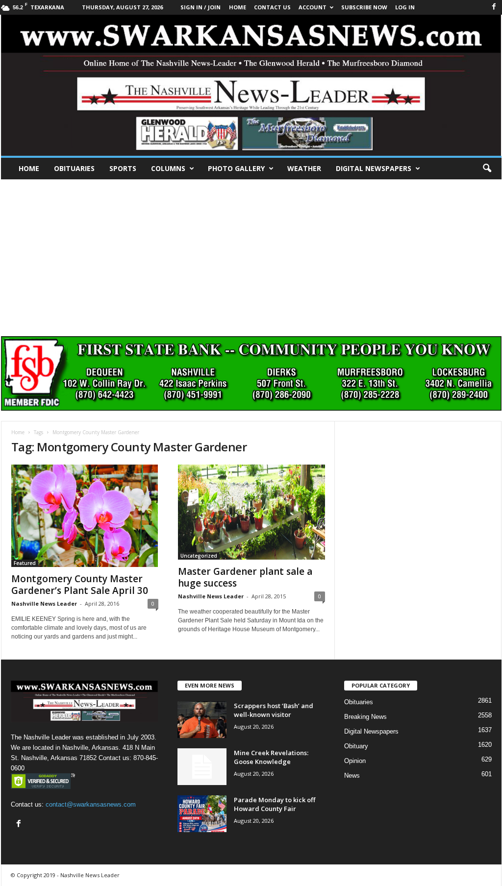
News (352, 775)
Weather (304, 168)
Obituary (356, 746)
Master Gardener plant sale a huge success (245, 577)
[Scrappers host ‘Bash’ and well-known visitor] (201, 719)
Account (312, 7)
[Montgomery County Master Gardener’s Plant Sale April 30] (84, 516)
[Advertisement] (251, 252)
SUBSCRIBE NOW (364, 7)
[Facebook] (494, 7)
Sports (122, 168)
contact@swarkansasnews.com (91, 804)
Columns (168, 168)
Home (29, 168)
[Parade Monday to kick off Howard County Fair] (201, 813)
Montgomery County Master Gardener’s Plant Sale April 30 (79, 584)
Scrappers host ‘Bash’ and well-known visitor (273, 710)
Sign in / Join (200, 7)
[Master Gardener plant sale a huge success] (251, 512)
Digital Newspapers (373, 168)
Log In (405, 7)
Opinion (355, 760)
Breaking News (365, 716)
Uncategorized (198, 555)
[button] (487, 168)
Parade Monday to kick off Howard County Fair (274, 804)
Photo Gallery (236, 168)
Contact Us (272, 7)
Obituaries (74, 168)
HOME (237, 7)
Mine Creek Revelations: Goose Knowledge (271, 757)
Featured (25, 563)
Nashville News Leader (44, 603)
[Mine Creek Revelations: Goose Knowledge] (201, 766)
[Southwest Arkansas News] (251, 85)
